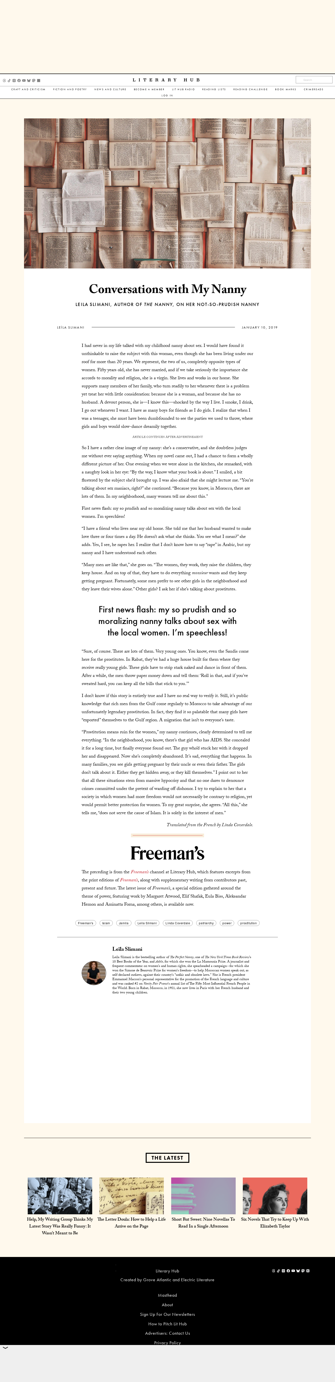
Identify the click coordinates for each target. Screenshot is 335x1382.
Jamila (124, 923)
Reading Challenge (250, 89)
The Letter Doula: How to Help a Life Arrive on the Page (131, 1223)
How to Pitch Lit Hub (167, 1324)
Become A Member (149, 89)
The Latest (167, 1157)
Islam (106, 923)
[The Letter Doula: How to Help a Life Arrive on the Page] (131, 1209)
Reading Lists (214, 89)
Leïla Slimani (70, 327)
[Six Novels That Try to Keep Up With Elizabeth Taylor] (275, 1209)
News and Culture (110, 89)
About (167, 1304)
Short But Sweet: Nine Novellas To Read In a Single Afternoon (203, 1223)
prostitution (248, 923)
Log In (167, 95)
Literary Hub (168, 80)
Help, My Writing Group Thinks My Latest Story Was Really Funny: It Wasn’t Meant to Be (60, 1227)
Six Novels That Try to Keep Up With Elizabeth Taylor (275, 1223)
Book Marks (285, 89)
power (227, 923)
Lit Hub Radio (183, 89)
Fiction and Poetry (70, 89)
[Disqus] (167, 1060)
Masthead (167, 1295)
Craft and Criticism (28, 89)
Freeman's (85, 923)
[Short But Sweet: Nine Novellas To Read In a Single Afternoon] (203, 1209)
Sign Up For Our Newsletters (167, 1314)
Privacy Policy (167, 1342)
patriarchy (206, 923)
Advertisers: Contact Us (167, 1333)
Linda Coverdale (178, 923)
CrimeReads (314, 89)
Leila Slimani (147, 923)
